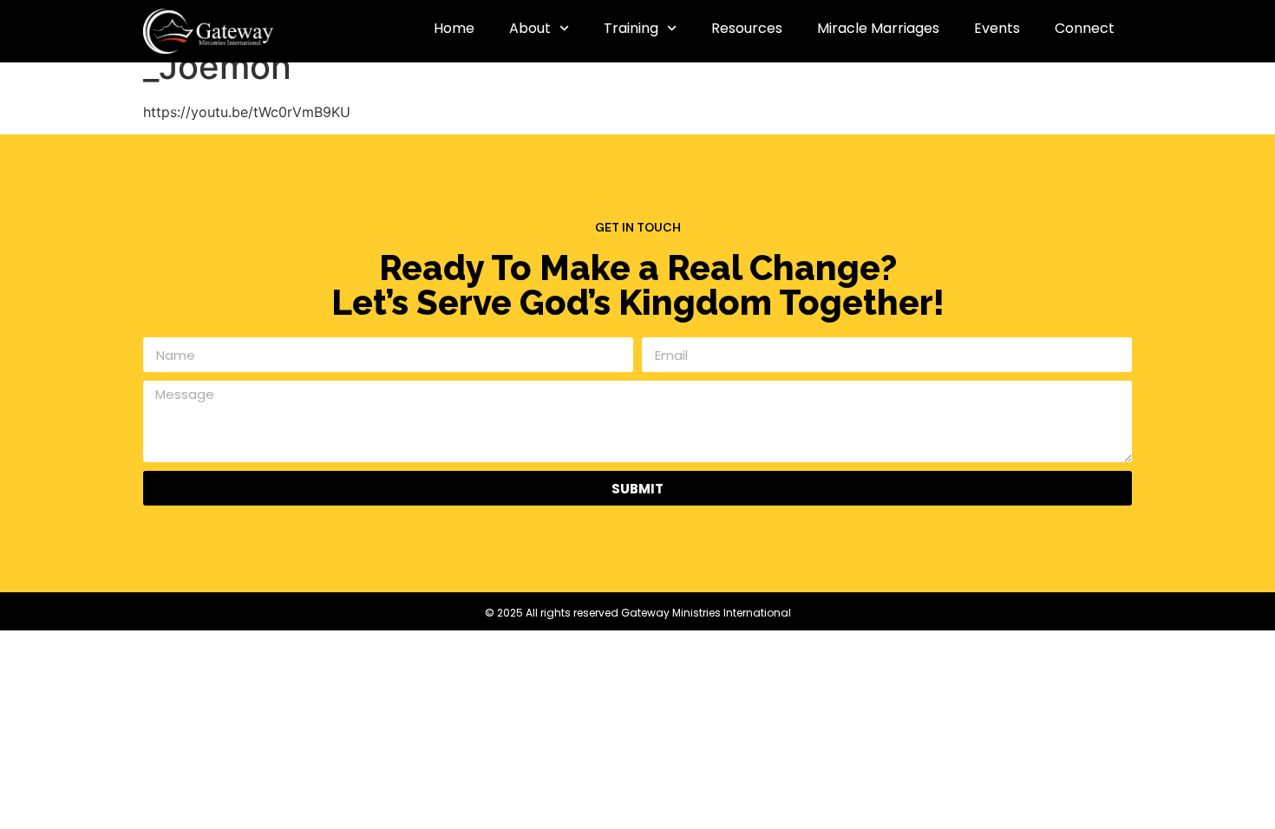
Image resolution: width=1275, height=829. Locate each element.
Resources (746, 28)
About (530, 28)
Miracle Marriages (878, 28)
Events (997, 28)
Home (454, 28)
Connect (1085, 28)
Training (631, 28)
